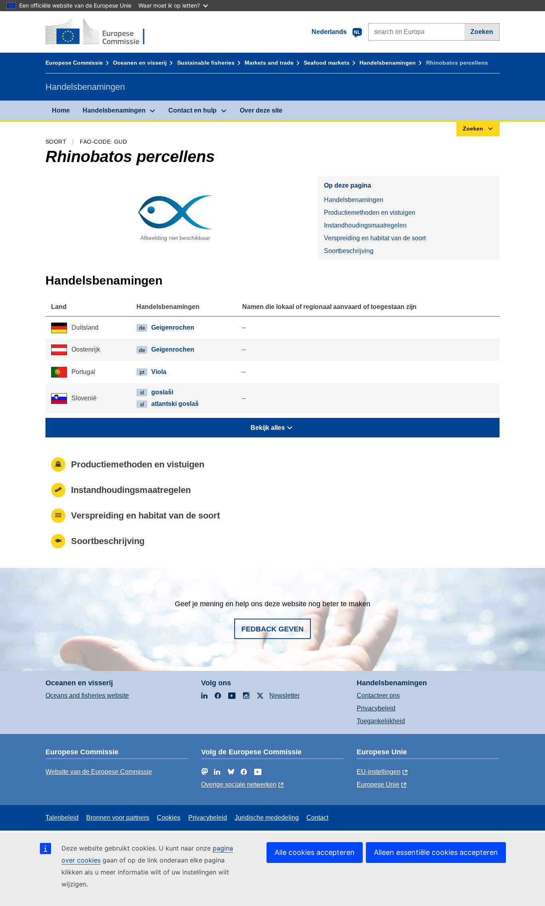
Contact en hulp (192, 110)
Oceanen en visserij (140, 62)
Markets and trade (269, 62)
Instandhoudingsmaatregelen (365, 225)
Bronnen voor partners (117, 817)
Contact (317, 817)
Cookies (168, 817)
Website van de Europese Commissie (98, 771)
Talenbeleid (62, 817)
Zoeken (481, 31)
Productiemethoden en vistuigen (369, 212)
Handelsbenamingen (387, 62)
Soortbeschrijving (348, 250)
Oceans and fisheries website (87, 695)
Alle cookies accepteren (314, 852)
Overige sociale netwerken (238, 784)
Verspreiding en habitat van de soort (375, 238)
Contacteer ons (378, 695)
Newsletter (284, 695)
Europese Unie (378, 784)
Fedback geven (272, 629)
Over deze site (261, 110)
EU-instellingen (379, 771)
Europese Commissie (74, 62)
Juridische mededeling (267, 817)
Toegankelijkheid (381, 721)
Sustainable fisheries (206, 62)
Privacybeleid (376, 708)
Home (61, 110)
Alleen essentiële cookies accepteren (436, 852)
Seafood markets (327, 62)
